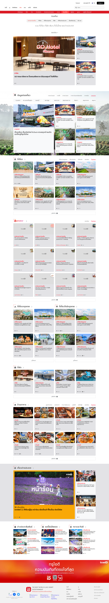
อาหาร (58, 12)
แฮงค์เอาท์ (57, 405)
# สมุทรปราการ (59, 142)
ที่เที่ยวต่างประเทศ (62, 20)
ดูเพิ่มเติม (53, 213)
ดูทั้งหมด (34, 360)
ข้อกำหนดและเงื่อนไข (98, 590)
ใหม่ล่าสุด (93, 159)
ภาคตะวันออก (51, 95)
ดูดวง (78, 12)
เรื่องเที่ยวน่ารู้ (72, 20)
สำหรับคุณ (20, 12)
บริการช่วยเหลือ (97, 595)
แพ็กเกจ (80, 594)
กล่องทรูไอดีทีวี (70, 596)
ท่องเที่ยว (65, 12)
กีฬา (27, 12)
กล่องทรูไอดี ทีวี (86, 3)
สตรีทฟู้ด (80, 405)
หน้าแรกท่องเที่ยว (32, 20)
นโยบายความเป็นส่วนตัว (99, 592)
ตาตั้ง (29, 7)
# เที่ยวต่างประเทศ (39, 383)
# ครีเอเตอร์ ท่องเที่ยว (19, 236)
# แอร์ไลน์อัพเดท (59, 530)
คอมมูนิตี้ (80, 596)
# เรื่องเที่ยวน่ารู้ (19, 73)
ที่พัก (54, 20)
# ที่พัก (16, 383)
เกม (25, 7)
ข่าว (32, 12)
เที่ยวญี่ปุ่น (20, 507)
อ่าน (21, 7)
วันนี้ (6, 7)
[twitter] (18, 594)
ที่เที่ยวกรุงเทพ (47, 20)
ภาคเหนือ (86, 95)
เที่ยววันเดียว (73, 159)
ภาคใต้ (58, 95)
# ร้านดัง (16, 420)
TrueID (9, 3)
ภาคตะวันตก (65, 95)
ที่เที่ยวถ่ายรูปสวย (63, 159)
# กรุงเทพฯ (17, 129)
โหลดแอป (78, 3)
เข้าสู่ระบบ (100, 3)
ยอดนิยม (87, 159)
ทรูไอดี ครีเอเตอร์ (87, 12)
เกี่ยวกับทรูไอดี (97, 587)
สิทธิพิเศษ (14, 7)
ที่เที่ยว (39, 20)
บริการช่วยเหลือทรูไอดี (71, 599)
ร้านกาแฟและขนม (66, 405)
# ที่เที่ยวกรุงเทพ (39, 199)
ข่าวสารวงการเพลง (49, 12)
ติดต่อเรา (96, 598)
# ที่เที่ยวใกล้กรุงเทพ (19, 175)
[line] (10, 594)
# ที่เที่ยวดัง (79, 49)
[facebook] (14, 594)
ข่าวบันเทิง (38, 12)
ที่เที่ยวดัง (80, 159)
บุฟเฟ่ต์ (74, 405)
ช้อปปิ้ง (68, 594)
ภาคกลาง (93, 95)
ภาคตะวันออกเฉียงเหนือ (76, 95)
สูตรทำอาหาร (49, 405)
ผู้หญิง (72, 12)
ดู (9, 7)
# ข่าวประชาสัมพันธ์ (31, 530)
